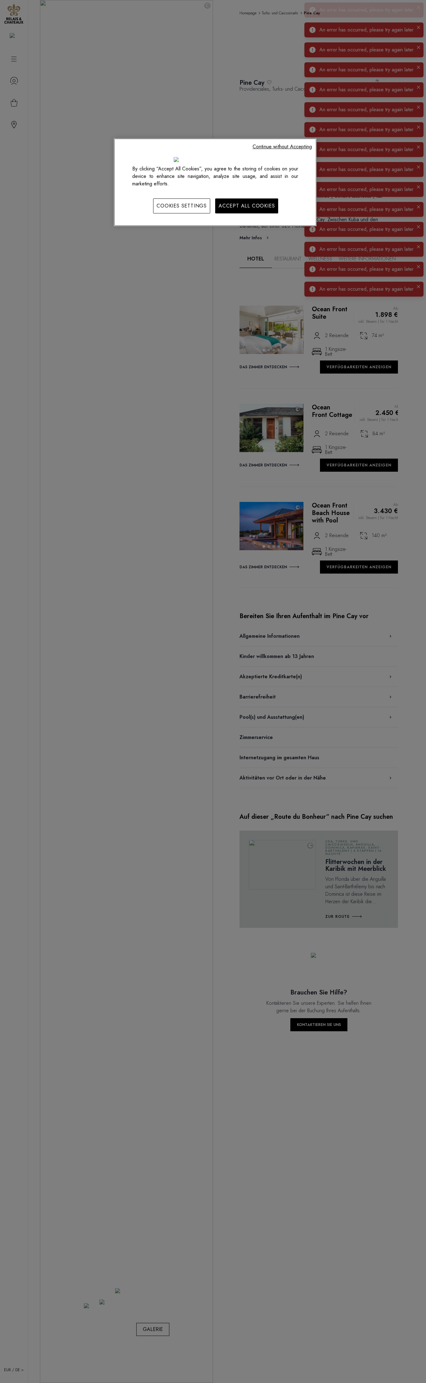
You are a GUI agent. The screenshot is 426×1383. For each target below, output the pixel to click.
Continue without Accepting (282, 146)
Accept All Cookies (247, 205)
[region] (215, 182)
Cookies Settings (182, 205)
